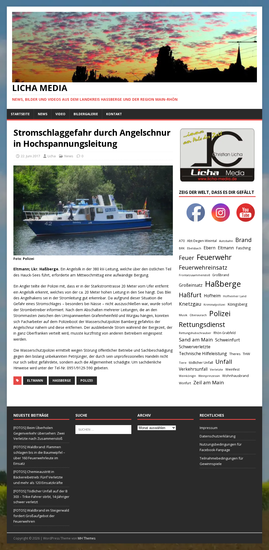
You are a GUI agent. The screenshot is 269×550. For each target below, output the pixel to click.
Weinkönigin (187, 376)
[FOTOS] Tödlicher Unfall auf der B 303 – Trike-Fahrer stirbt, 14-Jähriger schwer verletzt (41, 496)
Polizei (86, 380)
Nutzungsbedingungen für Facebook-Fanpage (221, 447)
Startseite (20, 114)
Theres (234, 354)
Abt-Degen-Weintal (202, 241)
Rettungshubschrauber (195, 333)
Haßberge (62, 380)
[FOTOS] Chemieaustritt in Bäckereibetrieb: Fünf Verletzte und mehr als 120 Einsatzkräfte (38, 477)
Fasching (243, 247)
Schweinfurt (227, 340)
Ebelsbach (194, 248)
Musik (183, 315)
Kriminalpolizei (214, 304)
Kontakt (114, 114)
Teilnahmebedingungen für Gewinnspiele (221, 461)
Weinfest (232, 369)
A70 (182, 241)
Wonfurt (185, 383)
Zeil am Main (208, 382)
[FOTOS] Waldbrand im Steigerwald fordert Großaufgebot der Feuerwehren (41, 516)
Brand (243, 240)
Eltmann (35, 380)
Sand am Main (196, 339)
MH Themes (86, 538)
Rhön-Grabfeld (225, 333)
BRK (182, 248)
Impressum (209, 427)
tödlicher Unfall (201, 362)
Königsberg (237, 304)
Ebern (209, 248)
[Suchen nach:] (103, 429)
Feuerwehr (214, 257)
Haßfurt (190, 295)
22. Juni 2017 (30, 156)
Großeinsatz (191, 285)
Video (60, 114)
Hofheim (212, 296)
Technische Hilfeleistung (203, 353)
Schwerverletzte (194, 347)
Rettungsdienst (202, 324)
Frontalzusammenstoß (194, 275)
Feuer (186, 257)
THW (246, 353)
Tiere (183, 363)
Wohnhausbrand (235, 376)
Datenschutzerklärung (217, 436)
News (42, 114)
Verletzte (216, 369)
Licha (52, 156)
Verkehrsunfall (193, 369)
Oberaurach (198, 315)
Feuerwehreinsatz (203, 267)
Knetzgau (190, 303)
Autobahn (226, 241)
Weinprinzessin (209, 376)
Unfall (223, 361)
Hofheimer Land (234, 296)
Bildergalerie (86, 114)
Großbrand (220, 275)
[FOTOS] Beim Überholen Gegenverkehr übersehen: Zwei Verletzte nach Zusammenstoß (39, 433)
